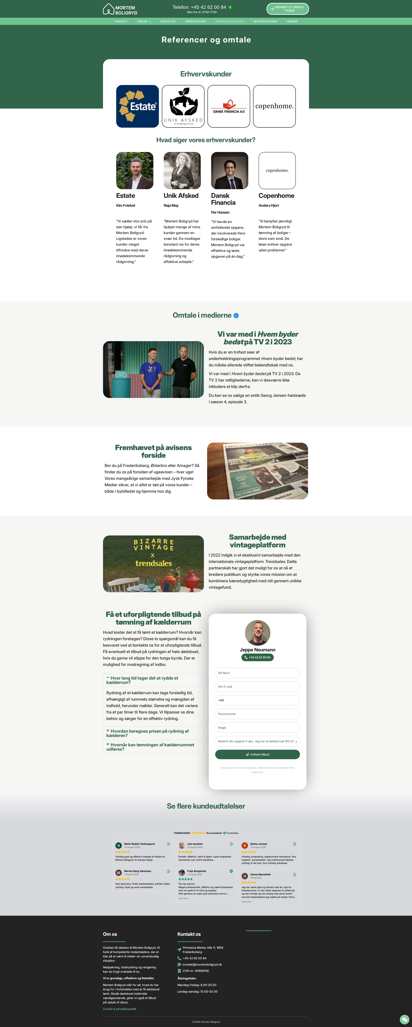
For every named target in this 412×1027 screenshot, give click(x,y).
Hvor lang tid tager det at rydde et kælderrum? (142, 680)
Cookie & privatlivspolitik (119, 1009)
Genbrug (292, 21)
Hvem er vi (120, 21)
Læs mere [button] (183, 898)
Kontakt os (168, 21)
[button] (153, 680)
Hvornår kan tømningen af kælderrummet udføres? (150, 747)
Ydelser (142, 21)
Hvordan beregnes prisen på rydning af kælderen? (147, 733)
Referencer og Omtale (229, 21)
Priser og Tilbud (195, 21)
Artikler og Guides (265, 21)
